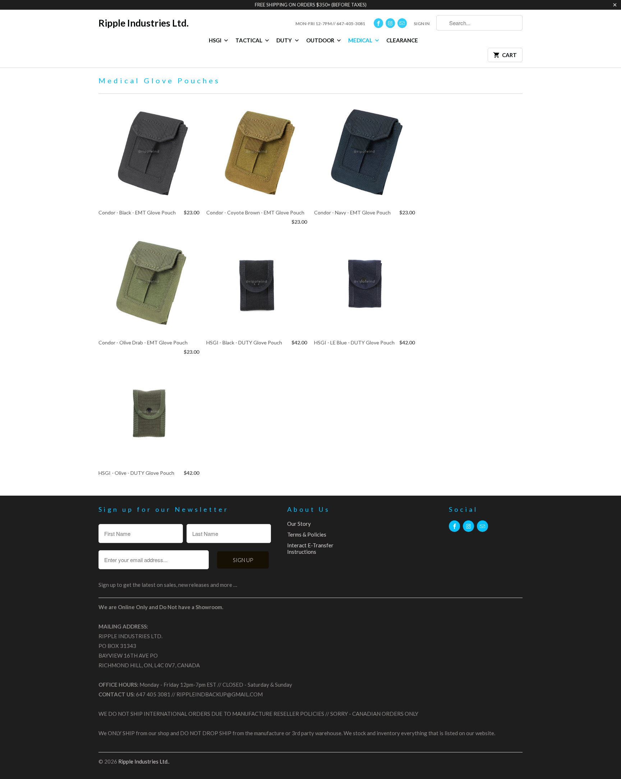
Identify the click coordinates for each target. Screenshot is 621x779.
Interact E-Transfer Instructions (310, 548)
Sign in (421, 23)
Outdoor (320, 40)
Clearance (402, 40)
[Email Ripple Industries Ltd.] (402, 23)
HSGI (215, 40)
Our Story (299, 523)
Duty (284, 40)
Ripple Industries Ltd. (143, 23)
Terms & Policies (306, 534)
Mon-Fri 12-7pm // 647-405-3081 (330, 23)
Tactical (249, 40)
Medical (360, 40)
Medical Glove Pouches (159, 80)
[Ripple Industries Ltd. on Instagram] (390, 23)
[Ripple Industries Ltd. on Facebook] (378, 23)
